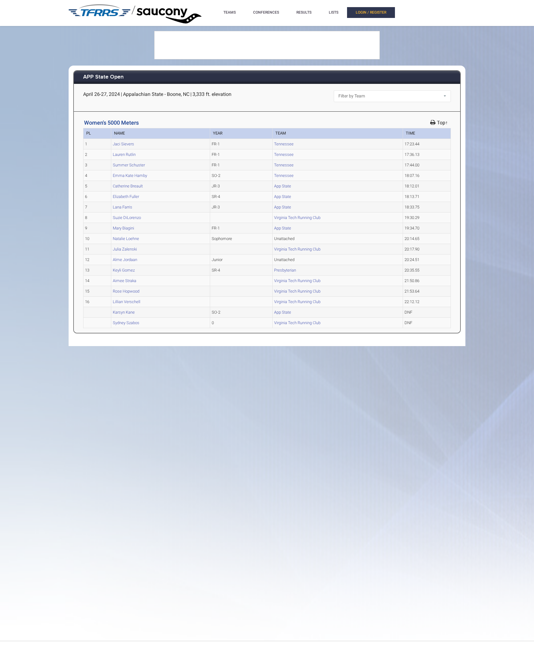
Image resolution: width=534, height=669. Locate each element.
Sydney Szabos (126, 322)
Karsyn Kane (124, 312)
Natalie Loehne (126, 238)
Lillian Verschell (126, 301)
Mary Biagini (123, 228)
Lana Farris (122, 207)
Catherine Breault (128, 186)
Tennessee (284, 144)
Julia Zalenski (125, 249)
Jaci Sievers (123, 144)
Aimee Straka (124, 280)
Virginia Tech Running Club (297, 217)
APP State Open (103, 77)
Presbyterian (285, 270)
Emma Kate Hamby (130, 175)
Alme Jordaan (125, 259)
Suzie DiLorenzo (127, 217)
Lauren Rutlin (124, 154)
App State (282, 186)
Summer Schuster (129, 165)
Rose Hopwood (126, 291)
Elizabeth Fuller (126, 196)
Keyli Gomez (124, 270)
